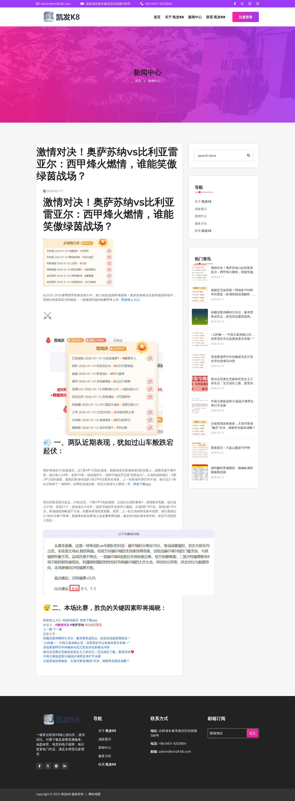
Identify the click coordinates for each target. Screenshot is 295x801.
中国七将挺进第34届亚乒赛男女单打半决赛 (72, 656)
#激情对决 (62, 625)
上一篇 (47, 629)
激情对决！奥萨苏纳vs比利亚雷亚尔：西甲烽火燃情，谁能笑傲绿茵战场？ (232, 272)
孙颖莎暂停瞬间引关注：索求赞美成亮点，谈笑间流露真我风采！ (86, 638)
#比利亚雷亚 (93, 625)
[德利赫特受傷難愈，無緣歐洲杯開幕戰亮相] (200, 472)
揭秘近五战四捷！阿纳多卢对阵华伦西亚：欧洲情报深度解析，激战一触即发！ (232, 294)
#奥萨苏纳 (77, 625)
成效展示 (201, 209)
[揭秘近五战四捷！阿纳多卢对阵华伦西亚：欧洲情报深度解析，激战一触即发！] (200, 295)
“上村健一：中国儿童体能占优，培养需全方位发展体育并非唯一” (86, 643)
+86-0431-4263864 (158, 4)
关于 (174, 17)
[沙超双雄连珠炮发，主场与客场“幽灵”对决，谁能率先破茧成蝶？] (200, 428)
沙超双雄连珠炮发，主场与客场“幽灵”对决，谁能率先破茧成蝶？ (86, 661)
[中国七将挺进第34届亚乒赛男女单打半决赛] (200, 406)
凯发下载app (142, 484)
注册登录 (245, 17)
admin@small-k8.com (56, 4)
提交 (252, 733)
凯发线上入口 (130, 300)
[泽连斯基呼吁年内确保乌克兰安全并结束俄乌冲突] (200, 361)
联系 (215, 17)
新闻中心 (195, 17)
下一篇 (57, 629)
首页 (157, 17)
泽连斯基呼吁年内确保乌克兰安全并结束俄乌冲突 (76, 647)
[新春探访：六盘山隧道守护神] (200, 450)
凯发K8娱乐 (70, 620)
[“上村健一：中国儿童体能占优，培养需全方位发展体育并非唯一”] (200, 339)
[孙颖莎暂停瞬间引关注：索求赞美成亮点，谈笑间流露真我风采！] (200, 317)
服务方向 (201, 223)
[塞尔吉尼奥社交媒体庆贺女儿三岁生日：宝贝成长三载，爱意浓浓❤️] (200, 383)
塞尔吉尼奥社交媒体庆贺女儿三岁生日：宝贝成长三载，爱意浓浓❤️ (88, 652)
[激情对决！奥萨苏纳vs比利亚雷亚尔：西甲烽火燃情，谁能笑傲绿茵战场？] (200, 272)
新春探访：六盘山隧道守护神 (230, 448)
